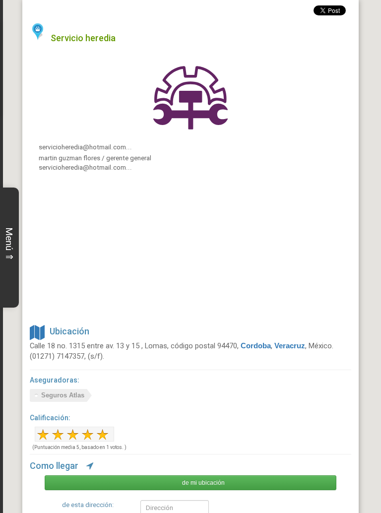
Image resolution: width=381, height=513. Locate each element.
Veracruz (289, 346)
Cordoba (256, 346)
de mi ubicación (203, 482)
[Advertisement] (190, 252)
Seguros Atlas (62, 395)
